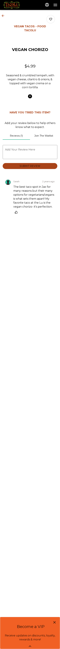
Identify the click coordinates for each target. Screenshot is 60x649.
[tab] (16, 136)
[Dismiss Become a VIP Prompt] (54, 622)
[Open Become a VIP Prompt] (30, 646)
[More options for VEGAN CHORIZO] (51, 19)
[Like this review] (17, 212)
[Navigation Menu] (55, 5)
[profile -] (47, 5)
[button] (4, 16)
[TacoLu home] (18, 5)
